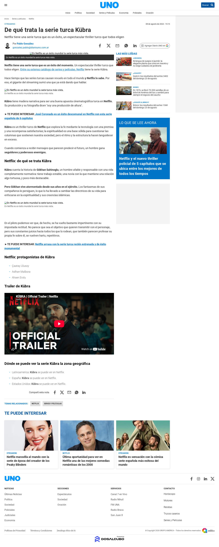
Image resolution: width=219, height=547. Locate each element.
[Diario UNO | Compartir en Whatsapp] (126, 45)
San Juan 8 (117, 515)
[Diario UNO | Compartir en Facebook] (100, 45)
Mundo (136, 87)
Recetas (168, 507)
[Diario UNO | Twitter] (213, 479)
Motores (168, 500)
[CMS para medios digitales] (109, 539)
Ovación (150, 13)
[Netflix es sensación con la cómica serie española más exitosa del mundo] (143, 435)
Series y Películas (107, 13)
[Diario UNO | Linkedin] (206, 479)
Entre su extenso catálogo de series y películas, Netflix (52, 69)
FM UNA (115, 504)
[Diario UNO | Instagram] (199, 479)
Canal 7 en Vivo (119, 494)
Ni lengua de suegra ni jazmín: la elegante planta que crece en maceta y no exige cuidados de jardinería (150, 63)
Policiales (137, 13)
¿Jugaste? (137, 73)
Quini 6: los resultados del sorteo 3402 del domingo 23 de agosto (150, 77)
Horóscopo (169, 494)
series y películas (53, 404)
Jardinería (137, 58)
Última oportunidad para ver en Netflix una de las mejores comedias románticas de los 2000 (86, 460)
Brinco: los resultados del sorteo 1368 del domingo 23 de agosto (150, 106)
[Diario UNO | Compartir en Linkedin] (135, 45)
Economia (123, 13)
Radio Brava (117, 510)
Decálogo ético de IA (66, 530)
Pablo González (25, 43)
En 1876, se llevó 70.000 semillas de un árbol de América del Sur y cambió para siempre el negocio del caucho (151, 92)
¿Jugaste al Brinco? (141, 102)
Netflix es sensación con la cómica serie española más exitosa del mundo (140, 460)
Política (78, 13)
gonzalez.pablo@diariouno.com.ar (31, 47)
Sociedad (90, 13)
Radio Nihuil (117, 499)
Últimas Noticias (13, 494)
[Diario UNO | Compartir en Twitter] (108, 45)
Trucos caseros (172, 513)
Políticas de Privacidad (15, 530)
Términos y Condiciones (41, 530)
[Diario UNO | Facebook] (192, 479)
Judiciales (9, 515)
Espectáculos (65, 494)
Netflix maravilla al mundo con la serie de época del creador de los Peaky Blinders (28, 460)
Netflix (35, 404)
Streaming (12, 453)
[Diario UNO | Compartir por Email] (117, 45)
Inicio (67, 13)
